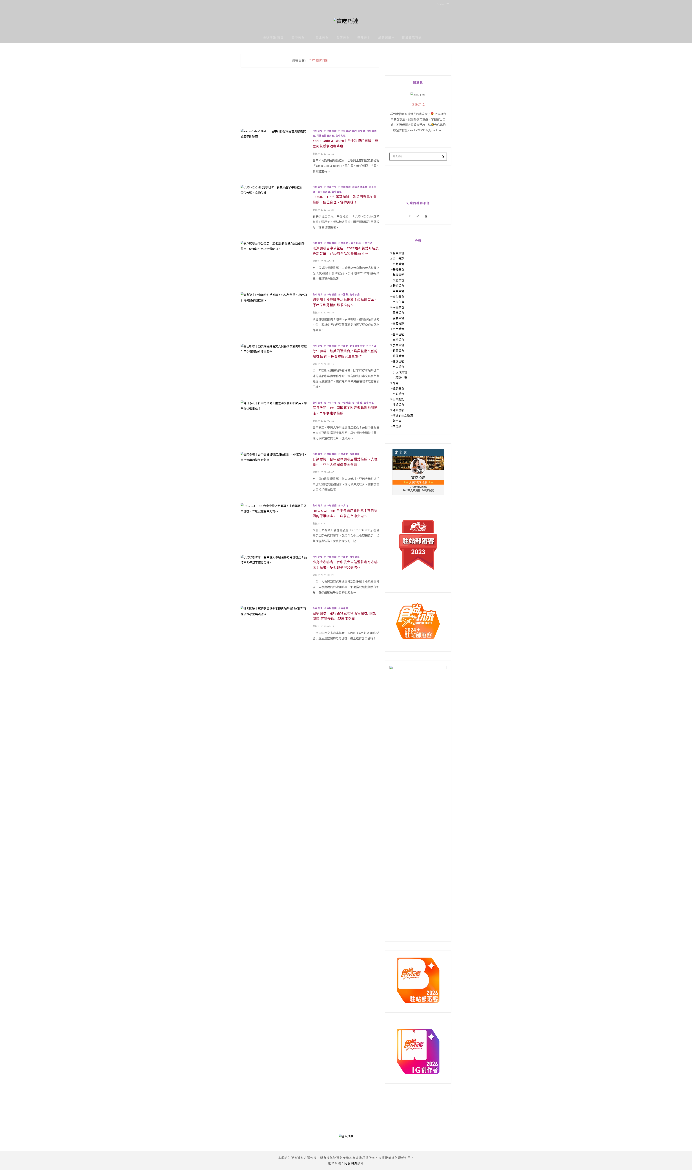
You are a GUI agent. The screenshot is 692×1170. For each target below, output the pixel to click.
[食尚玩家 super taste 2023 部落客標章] (418, 544)
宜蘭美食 (398, 350)
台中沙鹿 (355, 294)
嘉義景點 (398, 323)
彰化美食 (398, 296)
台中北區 (341, 136)
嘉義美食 (398, 318)
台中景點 (398, 258)
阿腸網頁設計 (354, 1163)
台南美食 (342, 37)
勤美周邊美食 (359, 187)
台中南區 (369, 403)
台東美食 (398, 366)
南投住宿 (398, 302)
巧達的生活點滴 (403, 415)
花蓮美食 (398, 356)
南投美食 (398, 307)
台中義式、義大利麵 (349, 243)
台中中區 (343, 608)
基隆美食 (363, 37)
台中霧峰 (355, 454)
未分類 (397, 426)
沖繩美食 (398, 404)
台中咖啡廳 (330, 131)
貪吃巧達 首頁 (273, 37)
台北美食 (322, 37)
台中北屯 (343, 505)
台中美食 (298, 37)
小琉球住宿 (400, 377)
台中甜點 (343, 294)
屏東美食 (398, 345)
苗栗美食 (398, 291)
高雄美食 (398, 339)
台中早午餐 (330, 187)
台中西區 (337, 192)
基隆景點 (398, 274)
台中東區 (355, 557)
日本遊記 (398, 399)
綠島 (395, 383)
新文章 (397, 421)
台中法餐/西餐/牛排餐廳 (351, 131)
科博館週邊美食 (325, 136)
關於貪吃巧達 (412, 37)
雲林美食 (398, 312)
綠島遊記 (384, 37)
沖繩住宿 (398, 410)
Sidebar (441, 4)
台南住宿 (398, 334)
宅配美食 (398, 393)
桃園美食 (398, 280)
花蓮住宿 (398, 361)
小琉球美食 (400, 372)
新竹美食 (398, 285)
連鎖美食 (398, 388)
